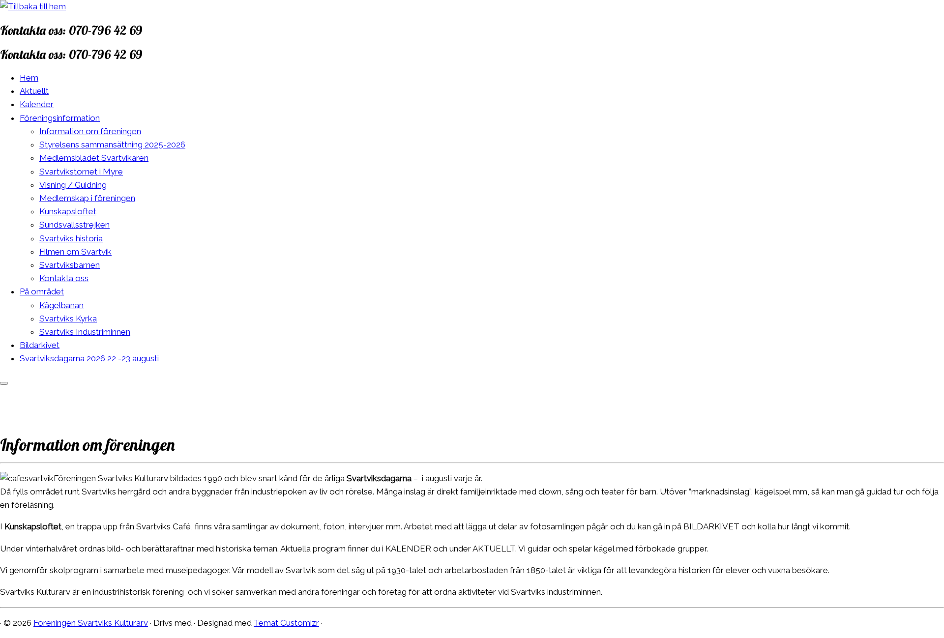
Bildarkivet (39, 345)
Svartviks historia (71, 238)
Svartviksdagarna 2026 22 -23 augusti (89, 358)
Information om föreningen (90, 131)
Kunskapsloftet (67, 211)
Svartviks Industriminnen (84, 332)
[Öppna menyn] (4, 383)
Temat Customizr (286, 623)
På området (42, 291)
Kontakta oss (63, 278)
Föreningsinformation (60, 118)
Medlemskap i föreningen (87, 198)
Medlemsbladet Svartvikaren (93, 158)
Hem (29, 78)
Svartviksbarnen (69, 265)
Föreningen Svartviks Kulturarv (90, 623)
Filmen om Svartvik (75, 252)
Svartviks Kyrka (68, 318)
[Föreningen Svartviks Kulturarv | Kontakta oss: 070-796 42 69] (33, 6)
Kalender (37, 104)
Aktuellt (34, 91)
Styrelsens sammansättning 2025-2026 (112, 144)
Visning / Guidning (73, 185)
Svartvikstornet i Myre (81, 171)
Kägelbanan (61, 305)
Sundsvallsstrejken (74, 225)
